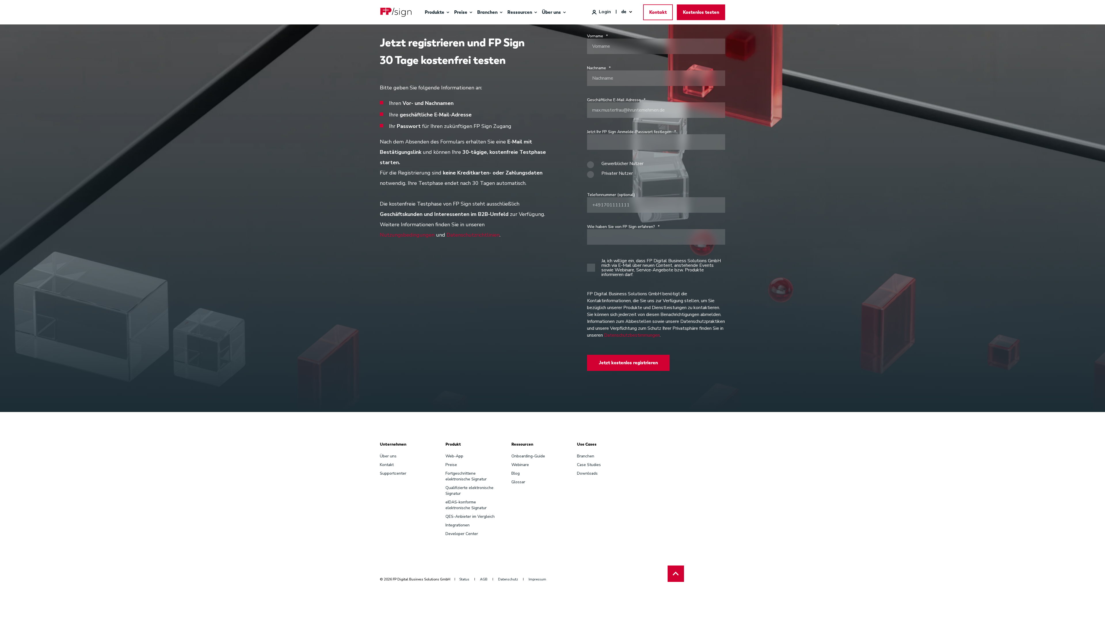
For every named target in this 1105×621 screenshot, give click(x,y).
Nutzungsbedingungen (407, 234)
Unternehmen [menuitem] (393, 444)
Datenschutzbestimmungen (632, 335)
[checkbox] (656, 171)
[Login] (601, 12)
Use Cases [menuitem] (587, 444)
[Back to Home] (396, 12)
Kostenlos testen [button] (701, 12)
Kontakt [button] (658, 12)
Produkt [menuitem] (453, 444)
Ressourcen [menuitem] (522, 444)
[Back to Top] (676, 574)
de (623, 12)
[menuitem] (447, 12)
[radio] (656, 166)
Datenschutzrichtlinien (473, 234)
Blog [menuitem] (515, 473)
